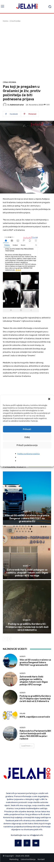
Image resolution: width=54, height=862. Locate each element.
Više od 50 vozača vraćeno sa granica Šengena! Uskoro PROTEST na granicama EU (27, 518)
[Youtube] (35, 843)
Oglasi (22, 713)
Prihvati (27, 429)
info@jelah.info (36, 835)
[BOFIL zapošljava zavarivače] (10, 715)
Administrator (17, 105)
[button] (49, 399)
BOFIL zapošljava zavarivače (35, 716)
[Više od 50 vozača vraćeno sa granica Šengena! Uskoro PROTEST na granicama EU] (27, 498)
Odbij (27, 437)
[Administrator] (5, 105)
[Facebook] (18, 843)
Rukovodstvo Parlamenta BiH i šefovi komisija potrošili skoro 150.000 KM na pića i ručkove (35, 735)
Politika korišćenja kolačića (28, 454)
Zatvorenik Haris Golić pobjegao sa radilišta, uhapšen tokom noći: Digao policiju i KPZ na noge (27, 572)
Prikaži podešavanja (27, 445)
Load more (26, 746)
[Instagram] (27, 843)
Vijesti (26, 511)
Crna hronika (15, 21)
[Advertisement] (27, 51)
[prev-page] (4, 639)
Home (5, 21)
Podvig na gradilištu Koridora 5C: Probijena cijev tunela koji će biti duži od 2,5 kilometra (27, 626)
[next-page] (9, 639)
